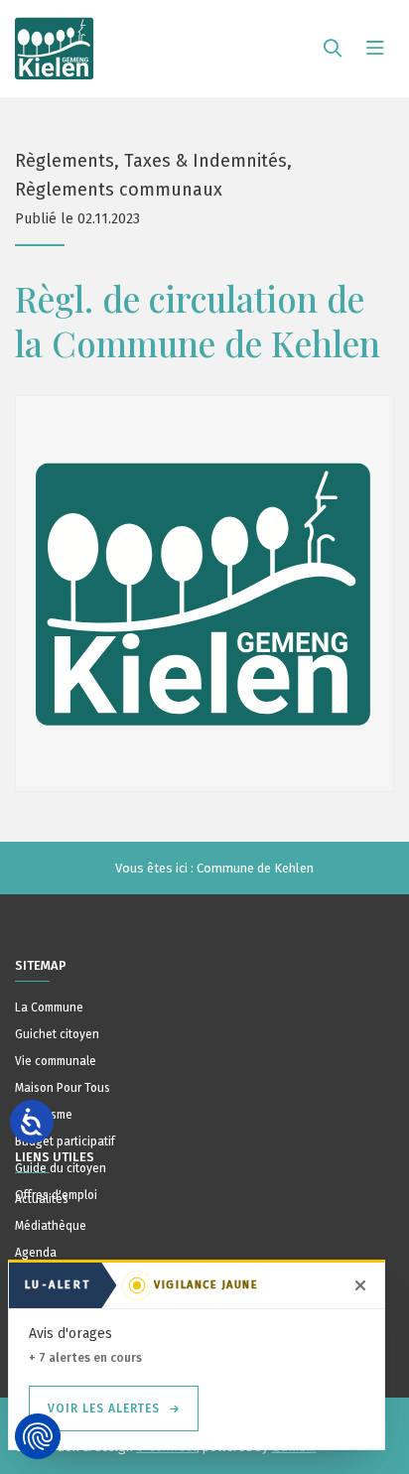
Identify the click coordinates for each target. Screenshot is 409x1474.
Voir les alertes (104, 1408)
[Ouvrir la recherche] (332, 48)
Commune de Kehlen (255, 868)
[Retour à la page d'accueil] (54, 39)
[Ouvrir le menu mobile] (375, 48)
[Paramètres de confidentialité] (38, 1436)
